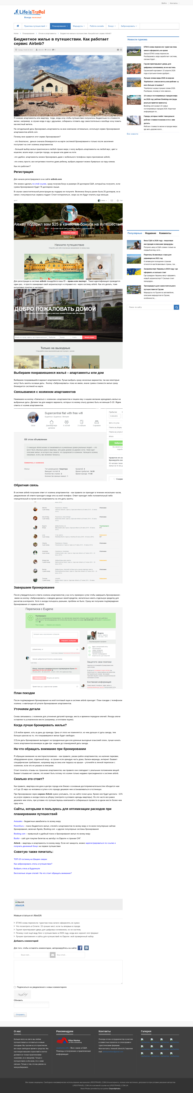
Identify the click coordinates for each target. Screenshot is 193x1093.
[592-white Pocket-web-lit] (174, 1041)
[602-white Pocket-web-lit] (165, 1055)
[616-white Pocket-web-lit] (174, 1055)
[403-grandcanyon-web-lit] (145, 1041)
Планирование (28, 34)
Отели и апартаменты (47, 34)
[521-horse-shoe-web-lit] (155, 1041)
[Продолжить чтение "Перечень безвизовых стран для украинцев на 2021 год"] (134, 259)
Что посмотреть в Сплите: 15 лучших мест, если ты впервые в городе (48, 926)
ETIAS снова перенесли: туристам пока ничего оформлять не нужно (48, 923)
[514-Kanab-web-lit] (145, 1055)
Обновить (18, 1000)
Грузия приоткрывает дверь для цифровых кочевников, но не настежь (48, 929)
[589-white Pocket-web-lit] (155, 1055)
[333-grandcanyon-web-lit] (174, 1048)
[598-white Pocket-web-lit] (145, 1048)
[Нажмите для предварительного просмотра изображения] (68, 85)
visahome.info (62, 1048)
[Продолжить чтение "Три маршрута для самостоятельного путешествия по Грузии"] (134, 289)
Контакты (174, 3)
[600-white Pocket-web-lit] (155, 1048)
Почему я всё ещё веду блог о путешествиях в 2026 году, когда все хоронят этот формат (57, 933)
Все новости (132, 134)
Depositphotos (114, 1089)
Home (16, 34)
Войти (164, 3)
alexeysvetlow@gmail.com (113, 1052)
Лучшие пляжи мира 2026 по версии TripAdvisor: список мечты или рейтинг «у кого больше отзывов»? (161, 81)
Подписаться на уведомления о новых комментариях (42, 987)
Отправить (20, 1015)
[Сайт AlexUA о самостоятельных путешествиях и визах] (29, 12)
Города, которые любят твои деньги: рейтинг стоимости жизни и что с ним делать (159, 119)
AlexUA (41, 50)
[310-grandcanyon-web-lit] (165, 1048)
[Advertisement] (113, 14)
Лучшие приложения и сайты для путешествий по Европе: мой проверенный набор (55, 936)
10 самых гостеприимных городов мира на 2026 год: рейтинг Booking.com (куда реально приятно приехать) (160, 99)
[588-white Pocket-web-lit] (165, 1041)
